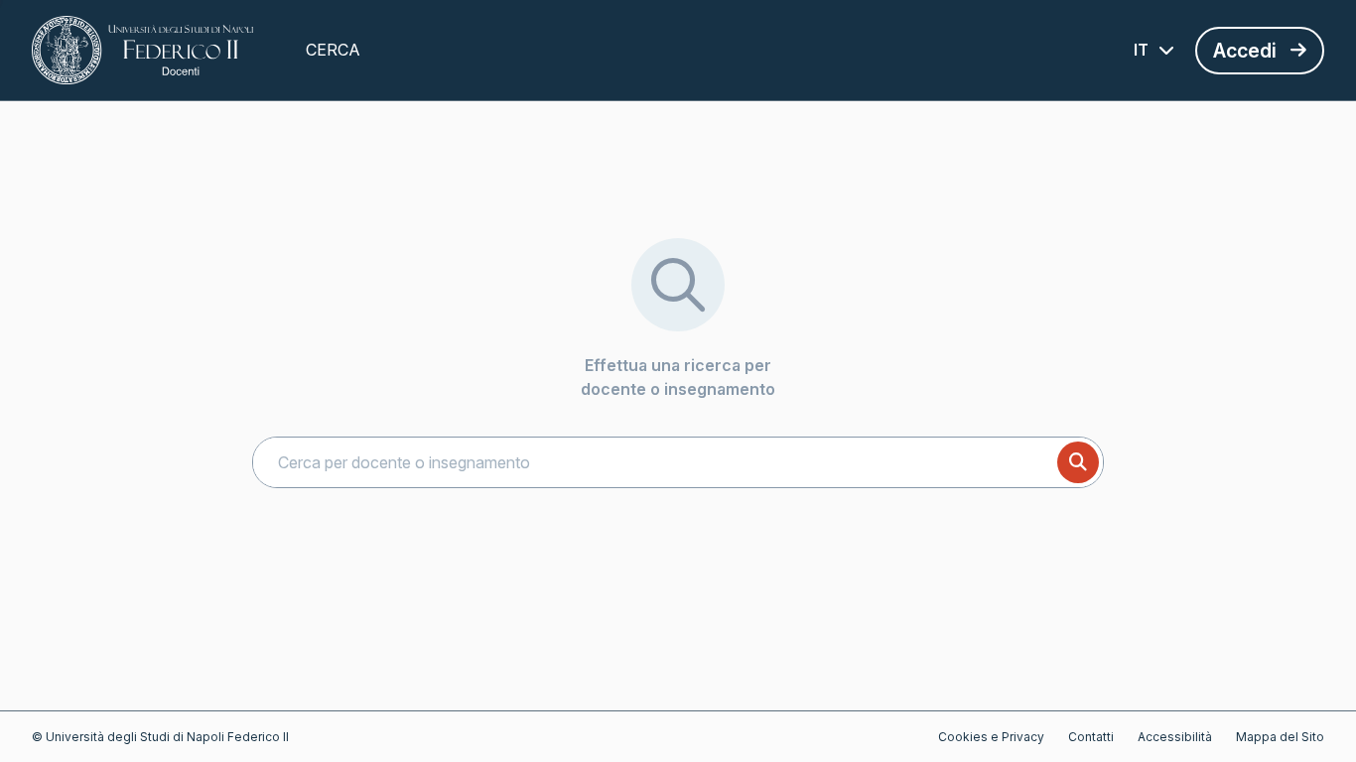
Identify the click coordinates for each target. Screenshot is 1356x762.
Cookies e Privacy (991, 736)
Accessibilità (1175, 736)
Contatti (1091, 736)
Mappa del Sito (1280, 736)
